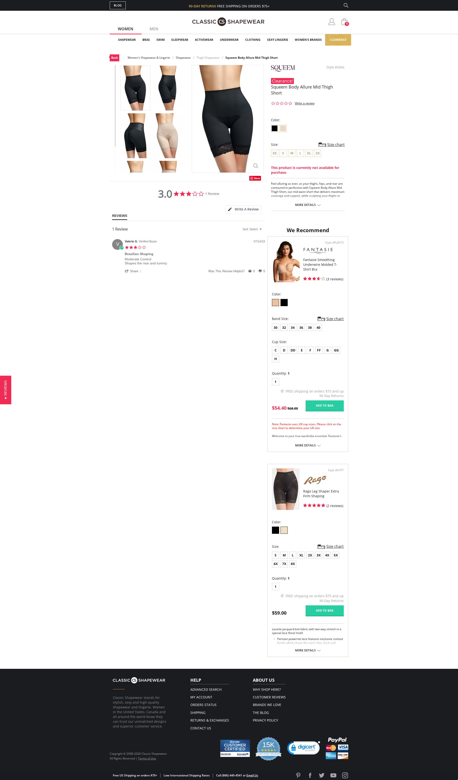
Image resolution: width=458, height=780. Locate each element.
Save (257, 178)
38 (310, 327)
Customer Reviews (269, 697)
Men (154, 28)
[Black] (284, 302)
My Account (201, 697)
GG (336, 350)
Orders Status (203, 704)
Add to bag (324, 405)
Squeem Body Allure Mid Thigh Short (251, 58)
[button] (134, 271)
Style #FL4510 (334, 243)
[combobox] (252, 229)
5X (336, 555)
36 (301, 327)
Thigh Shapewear (208, 58)
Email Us (252, 775)
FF (319, 350)
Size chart (336, 144)
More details (305, 205)
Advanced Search (206, 689)
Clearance (338, 40)
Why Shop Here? (267, 689)
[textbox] (264, 231)
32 (284, 327)
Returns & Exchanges (209, 720)
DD (293, 350)
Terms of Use (147, 758)
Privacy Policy (265, 720)
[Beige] (284, 530)
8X (293, 563)
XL (301, 555)
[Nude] (275, 302)
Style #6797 (336, 470)
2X (310, 555)
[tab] (243, 209)
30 (275, 327)
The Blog (261, 712)
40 (318, 327)
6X (276, 563)
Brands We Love (267, 704)
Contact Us (200, 728)
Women (125, 28)
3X (319, 555)
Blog (118, 5)
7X (284, 563)
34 (293, 327)
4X (327, 555)
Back (114, 58)
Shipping (197, 712)
